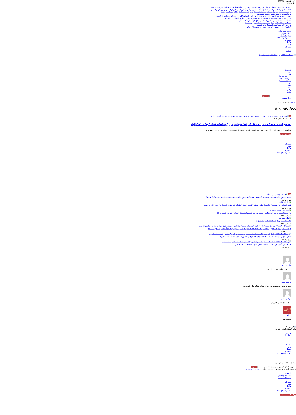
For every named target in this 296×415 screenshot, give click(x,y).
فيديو (289, 85)
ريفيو (289, 89)
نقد (290, 74)
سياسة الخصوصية (284, 378)
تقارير (289, 92)
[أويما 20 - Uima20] (277, 55)
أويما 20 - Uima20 (252, 369)
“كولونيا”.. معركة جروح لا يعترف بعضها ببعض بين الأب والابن (268, 27)
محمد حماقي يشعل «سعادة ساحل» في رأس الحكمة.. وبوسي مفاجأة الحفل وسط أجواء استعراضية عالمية (251, 7)
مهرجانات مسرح (285, 81)
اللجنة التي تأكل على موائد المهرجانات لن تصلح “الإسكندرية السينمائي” (264, 21)
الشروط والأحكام (284, 375)
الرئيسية (288, 70)
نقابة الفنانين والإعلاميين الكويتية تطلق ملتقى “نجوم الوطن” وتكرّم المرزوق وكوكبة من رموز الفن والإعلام (251, 10)
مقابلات (288, 87)
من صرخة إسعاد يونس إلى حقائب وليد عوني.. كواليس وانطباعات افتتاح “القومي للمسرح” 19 (256, 12)
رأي (289, 83)
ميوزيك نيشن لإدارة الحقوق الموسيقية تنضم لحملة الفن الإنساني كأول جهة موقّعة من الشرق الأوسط (253, 16)
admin (289, 315)
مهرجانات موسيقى (284, 78)
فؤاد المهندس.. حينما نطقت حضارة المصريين (274, 14)
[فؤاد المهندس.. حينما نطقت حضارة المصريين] (285, 218)
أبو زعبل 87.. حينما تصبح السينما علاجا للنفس (274, 25)
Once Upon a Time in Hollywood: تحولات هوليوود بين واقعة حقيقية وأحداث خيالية (241, 124)
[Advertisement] (254, 61)
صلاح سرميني (286, 265)
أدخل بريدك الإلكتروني (287, 367)
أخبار (289, 72)
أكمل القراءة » (285, 134)
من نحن (288, 333)
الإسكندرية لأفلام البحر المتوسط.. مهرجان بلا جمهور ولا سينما (268, 23)
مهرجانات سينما (285, 76)
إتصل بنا (288, 335)
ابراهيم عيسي (286, 282)
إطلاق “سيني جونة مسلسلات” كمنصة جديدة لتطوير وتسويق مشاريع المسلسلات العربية (258, 18)
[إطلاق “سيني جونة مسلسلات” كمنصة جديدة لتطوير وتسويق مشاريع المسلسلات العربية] (250, 234)
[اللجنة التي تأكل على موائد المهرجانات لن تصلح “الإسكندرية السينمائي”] (256, 242)
